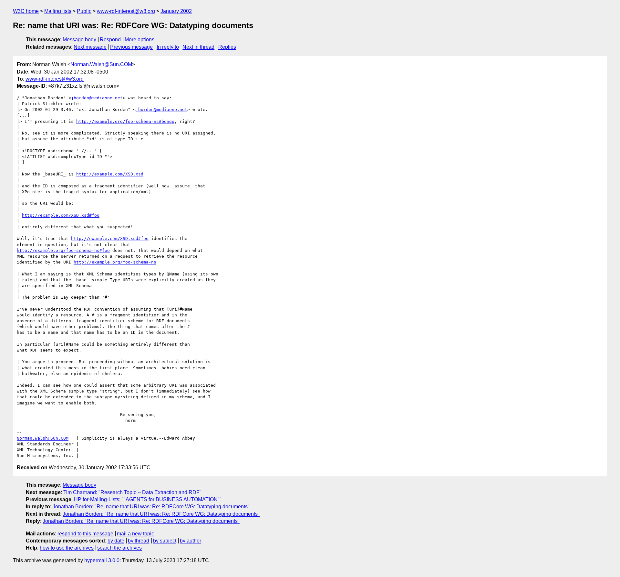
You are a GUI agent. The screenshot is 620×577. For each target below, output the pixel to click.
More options (139, 39)
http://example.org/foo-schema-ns (115, 262)
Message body (79, 39)
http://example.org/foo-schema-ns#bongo (125, 121)
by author (190, 540)
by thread (138, 540)
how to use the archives (67, 548)
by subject (164, 540)
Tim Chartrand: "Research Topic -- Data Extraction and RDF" (132, 492)
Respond (110, 39)
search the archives (119, 548)
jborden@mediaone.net (97, 97)
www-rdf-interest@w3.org (126, 11)
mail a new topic (135, 533)
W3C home (26, 11)
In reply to (168, 47)
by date (116, 540)
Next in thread (198, 47)
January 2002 (176, 11)
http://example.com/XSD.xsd (109, 174)
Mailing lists (57, 11)
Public (84, 11)
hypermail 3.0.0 (101, 560)
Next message (90, 47)
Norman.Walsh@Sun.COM (101, 64)
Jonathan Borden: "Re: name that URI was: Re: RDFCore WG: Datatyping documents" (151, 506)
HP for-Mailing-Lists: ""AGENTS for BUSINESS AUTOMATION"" (148, 499)
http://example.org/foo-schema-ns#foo (63, 250)
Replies (227, 47)
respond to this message (85, 533)
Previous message (131, 47)
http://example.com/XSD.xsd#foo (60, 215)
